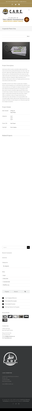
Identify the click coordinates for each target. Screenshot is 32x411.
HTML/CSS (12, 110)
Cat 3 (11, 117)
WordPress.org (6, 285)
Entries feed (5, 278)
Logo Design (13, 112)
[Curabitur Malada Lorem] (26, 316)
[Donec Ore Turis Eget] (4, 316)
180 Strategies (26, 401)
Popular (7, 291)
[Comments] (25, 291)
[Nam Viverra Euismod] (20, 316)
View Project (13, 123)
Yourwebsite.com (8, 338)
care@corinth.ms (22, 1)
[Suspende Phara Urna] (4, 320)
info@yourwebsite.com (10, 336)
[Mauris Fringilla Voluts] (10, 316)
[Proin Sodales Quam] (15, 316)
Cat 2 (11, 116)
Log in (4, 275)
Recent (16, 291)
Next (28, 36)
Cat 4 (11, 119)
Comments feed (6, 281)
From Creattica (13, 127)
